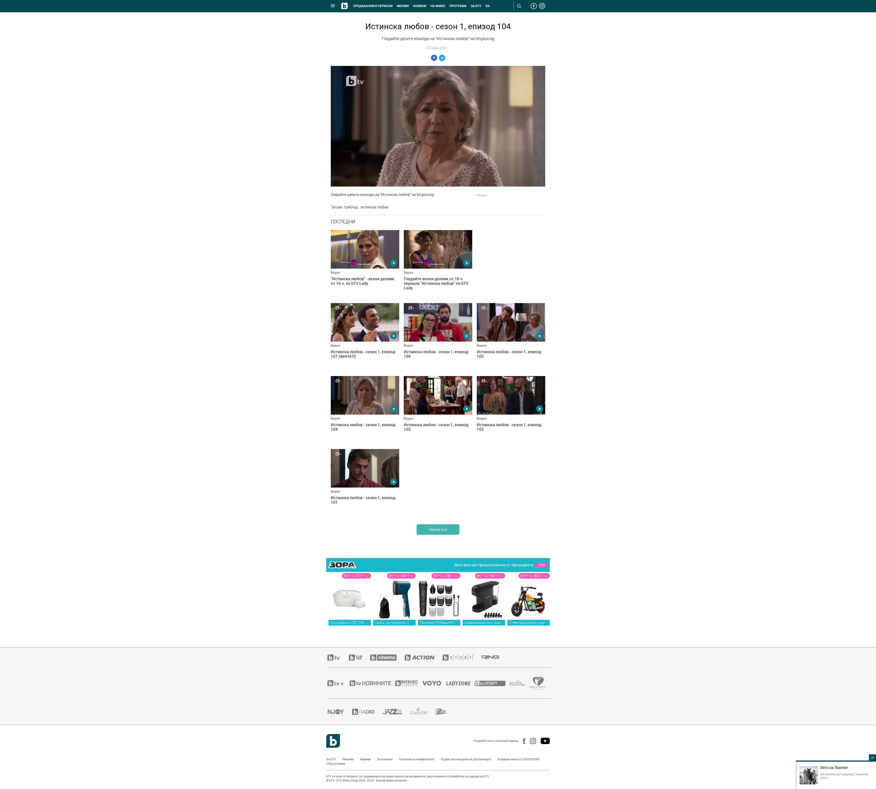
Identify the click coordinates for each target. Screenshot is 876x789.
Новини (419, 6)
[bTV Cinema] (387, 657)
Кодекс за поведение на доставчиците (466, 759)
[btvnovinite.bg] (372, 683)
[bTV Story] (462, 657)
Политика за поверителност (417, 759)
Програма (458, 6)
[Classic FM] (422, 711)
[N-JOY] (339, 712)
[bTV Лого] (333, 741)
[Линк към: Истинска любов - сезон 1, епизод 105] (511, 337)
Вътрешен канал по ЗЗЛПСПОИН (519, 759)
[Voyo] (434, 683)
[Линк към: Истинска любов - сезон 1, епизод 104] (365, 410)
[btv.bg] (338, 657)
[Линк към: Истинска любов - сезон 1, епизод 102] (511, 410)
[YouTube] (543, 740)
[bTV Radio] (367, 712)
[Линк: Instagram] (530, 741)
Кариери (365, 759)
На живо (437, 6)
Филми (403, 6)
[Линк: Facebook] (521, 741)
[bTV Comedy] (359, 657)
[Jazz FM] (396, 711)
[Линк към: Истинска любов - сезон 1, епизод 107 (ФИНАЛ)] (365, 337)
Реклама (348, 759)
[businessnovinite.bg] (408, 683)
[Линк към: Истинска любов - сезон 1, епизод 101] (365, 483)
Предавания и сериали (373, 6)
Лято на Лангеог (834, 767)
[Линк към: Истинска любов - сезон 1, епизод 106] (438, 337)
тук (542, 565)
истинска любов (374, 207)
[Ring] (494, 657)
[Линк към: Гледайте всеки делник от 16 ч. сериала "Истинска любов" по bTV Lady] (438, 264)
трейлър (351, 207)
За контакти (385, 759)
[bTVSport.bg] (492, 683)
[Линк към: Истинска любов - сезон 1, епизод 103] (438, 410)
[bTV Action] (424, 657)
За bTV (476, 6)
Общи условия (335, 763)
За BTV (331, 759)
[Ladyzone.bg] (460, 683)
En (487, 6)
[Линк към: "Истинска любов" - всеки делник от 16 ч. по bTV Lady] (365, 264)
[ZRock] (446, 712)
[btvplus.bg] (338, 683)
